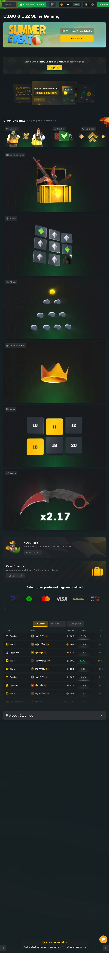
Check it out (33, 552)
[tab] (40, 624)
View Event (77, 38)
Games (8, 4)
